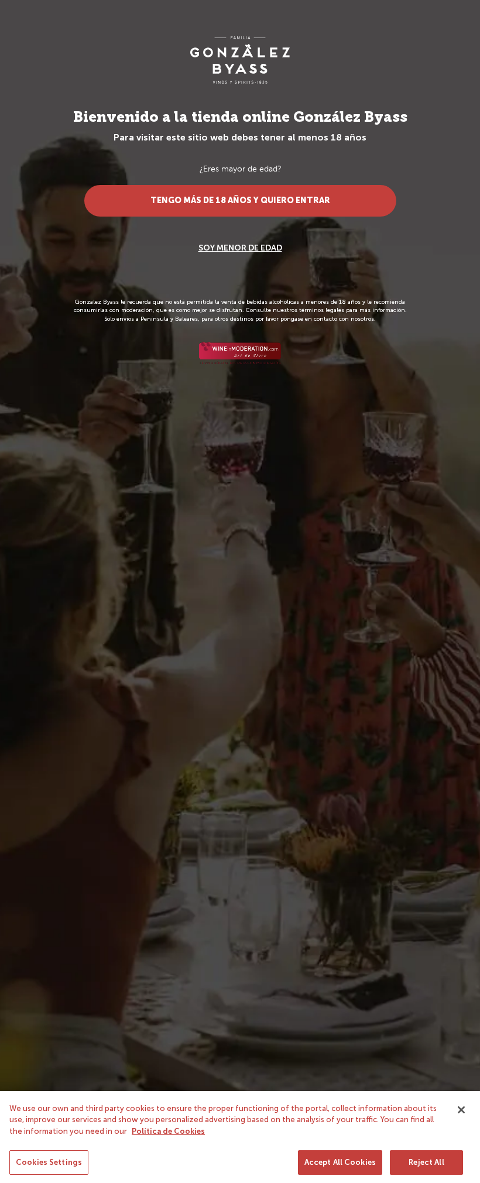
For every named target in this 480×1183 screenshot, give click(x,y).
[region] (240, 1137)
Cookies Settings (49, 1162)
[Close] (461, 1110)
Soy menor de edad (240, 248)
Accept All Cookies (340, 1162)
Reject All (426, 1162)
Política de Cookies (168, 1131)
